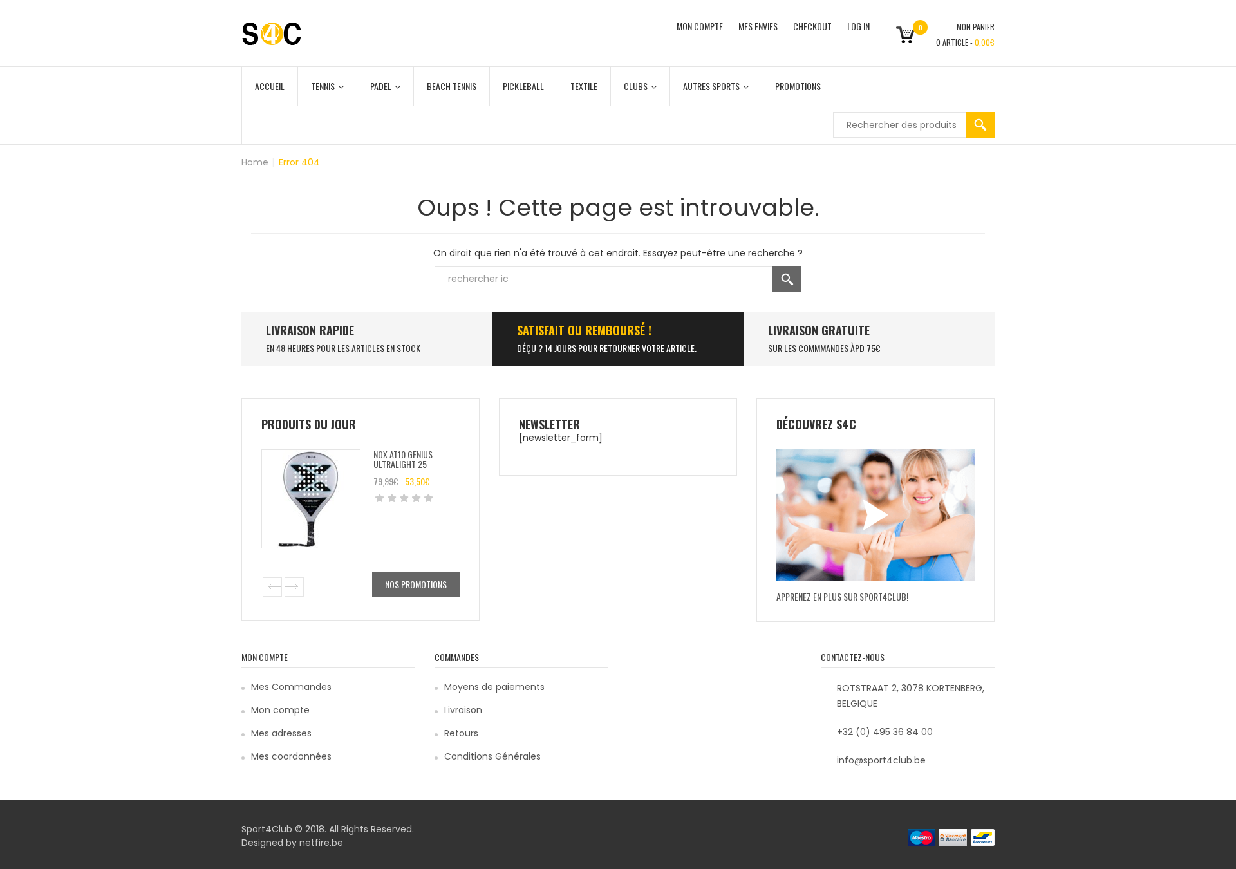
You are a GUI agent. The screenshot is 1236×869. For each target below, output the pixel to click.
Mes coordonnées (291, 756)
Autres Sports (711, 86)
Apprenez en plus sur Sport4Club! (842, 596)
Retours (461, 733)
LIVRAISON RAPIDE (310, 330)
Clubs (636, 86)
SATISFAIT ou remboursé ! (584, 330)
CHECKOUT (812, 26)
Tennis (323, 86)
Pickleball (523, 86)
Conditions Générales (492, 756)
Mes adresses (281, 733)
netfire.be (321, 842)
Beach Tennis (451, 86)
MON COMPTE (700, 26)
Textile (583, 86)
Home (254, 162)
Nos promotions (416, 584)
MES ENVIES (758, 26)
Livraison (463, 710)
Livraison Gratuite (819, 330)
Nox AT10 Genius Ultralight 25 (403, 459)
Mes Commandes (291, 686)
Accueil (270, 86)
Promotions (798, 86)
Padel (380, 86)
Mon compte (280, 710)
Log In (858, 26)
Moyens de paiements (494, 686)
